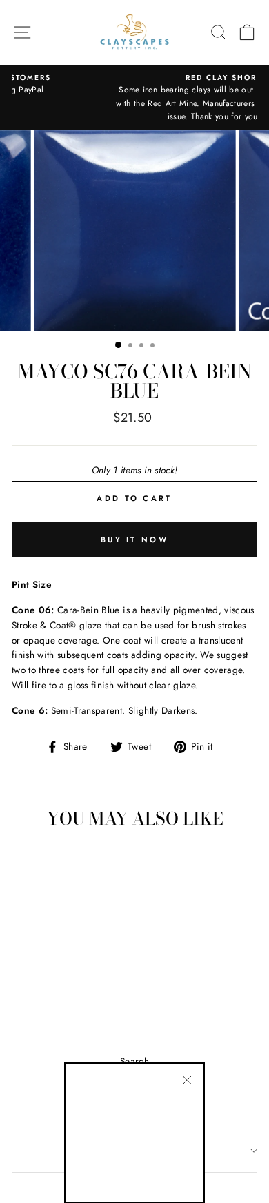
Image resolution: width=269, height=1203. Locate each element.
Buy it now (134, 539)
